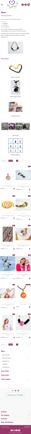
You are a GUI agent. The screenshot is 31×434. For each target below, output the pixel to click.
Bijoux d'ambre (6, 355)
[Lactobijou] (15, 126)
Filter (10, 160)
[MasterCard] (14, 430)
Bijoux (3, 351)
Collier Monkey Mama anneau (7, 185)
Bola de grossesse (6, 358)
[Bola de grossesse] (15, 87)
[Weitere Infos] (16, 347)
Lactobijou (4, 364)
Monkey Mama (6, 367)
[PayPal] (17, 430)
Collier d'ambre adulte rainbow (8, 215)
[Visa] (11, 430)
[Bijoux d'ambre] (15, 68)
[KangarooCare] (15, 107)
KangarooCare (5, 361)
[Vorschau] (14, 347)
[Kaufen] (14, 188)
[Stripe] (19, 430)
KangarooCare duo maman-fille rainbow (23, 186)
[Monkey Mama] (15, 146)
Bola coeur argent (23, 304)
